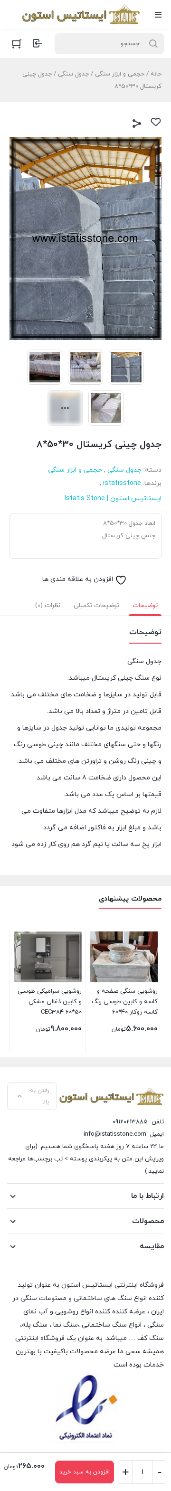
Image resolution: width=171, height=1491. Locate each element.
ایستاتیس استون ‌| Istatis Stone (113, 498)
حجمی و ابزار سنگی (119, 74)
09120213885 (130, 1122)
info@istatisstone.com (115, 1134)
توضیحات (145, 605)
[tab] (145, 606)
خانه (156, 74)
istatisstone (122, 483)
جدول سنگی (73, 74)
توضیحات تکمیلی (96, 605)
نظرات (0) (47, 605)
